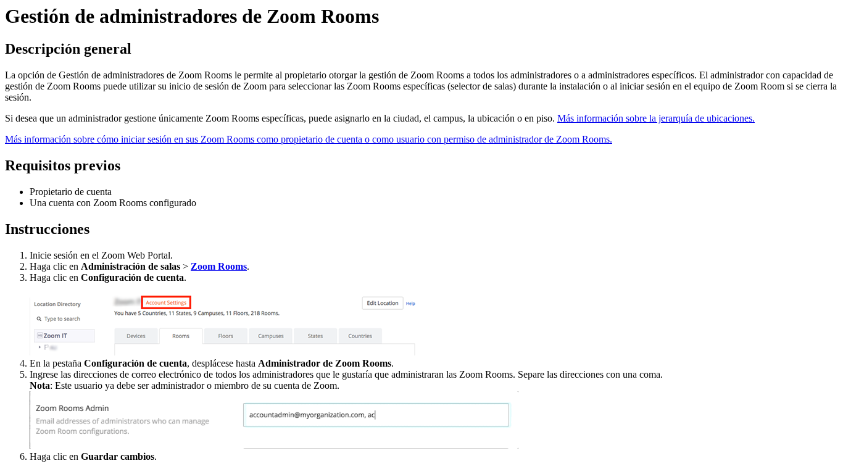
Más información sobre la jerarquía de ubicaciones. (656, 118)
